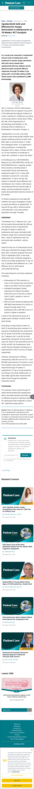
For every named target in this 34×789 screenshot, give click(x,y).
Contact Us (17, 728)
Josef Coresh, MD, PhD (11, 659)
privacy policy (10, 460)
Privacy (17, 735)
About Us (17, 724)
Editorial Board (17, 730)
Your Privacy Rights (17, 739)
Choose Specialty (15, 8)
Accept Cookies (17, 785)
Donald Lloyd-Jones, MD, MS (13, 587)
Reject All (17, 780)
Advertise (17, 726)
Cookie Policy (16, 772)
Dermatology (6, 470)
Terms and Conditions (17, 733)
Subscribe (25, 455)
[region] (17, 768)
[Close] (32, 750)
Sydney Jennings (10, 551)
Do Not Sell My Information (17, 737)
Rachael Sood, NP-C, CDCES (13, 514)
